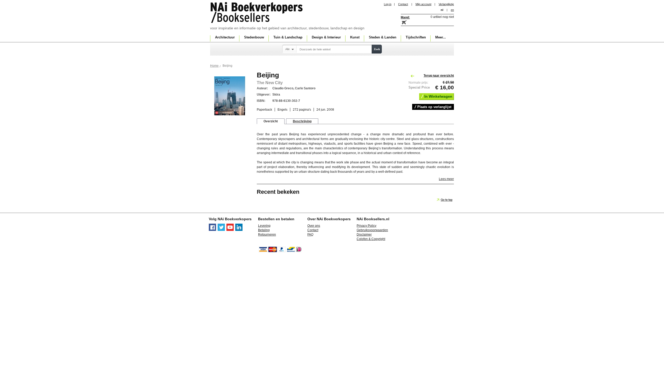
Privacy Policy (366, 226)
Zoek (377, 49)
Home (214, 65)
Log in (387, 4)
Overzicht (271, 121)
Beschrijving (302, 121)
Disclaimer (364, 234)
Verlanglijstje (446, 4)
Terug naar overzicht (439, 75)
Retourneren (267, 234)
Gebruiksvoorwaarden (372, 230)
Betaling (264, 230)
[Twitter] (221, 230)
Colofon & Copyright (371, 239)
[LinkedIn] (239, 230)
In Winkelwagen (438, 96)
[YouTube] (230, 230)
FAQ (310, 234)
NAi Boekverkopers (257, 13)
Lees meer (446, 179)
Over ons (313, 226)
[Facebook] (212, 230)
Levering (264, 226)
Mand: (405, 17)
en (452, 9)
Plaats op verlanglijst (434, 107)
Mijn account (423, 4)
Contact (403, 4)
